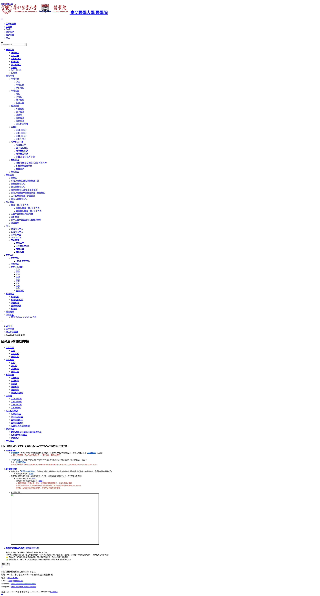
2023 (18, 272)
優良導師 (20, 121)
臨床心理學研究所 (19, 199)
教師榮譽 (15, 106)
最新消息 (10, 50)
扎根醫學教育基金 (24, 166)
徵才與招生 (16, 65)
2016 (18, 288)
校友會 (14, 309)
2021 (18, 276)
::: (1, 19)
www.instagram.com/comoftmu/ (23, 587)
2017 (18, 285)
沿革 (18, 82)
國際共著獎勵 (22, 154)
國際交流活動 (17, 267)
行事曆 (14, 73)
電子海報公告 (22, 148)
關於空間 (20, 243)
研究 (8, 226)
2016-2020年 (21, 133)
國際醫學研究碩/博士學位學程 (24, 190)
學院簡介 (15, 79)
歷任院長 (20, 88)
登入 (8, 38)
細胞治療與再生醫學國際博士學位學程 (28, 193)
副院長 (19, 97)
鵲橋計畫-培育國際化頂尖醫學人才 (31, 163)
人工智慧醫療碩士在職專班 (23, 196)
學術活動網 (91, 453)
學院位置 (15, 172)
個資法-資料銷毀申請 (25, 157)
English (9, 29)
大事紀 (14, 127)
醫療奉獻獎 (16, 306)
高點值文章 (16, 235)
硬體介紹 (20, 249)
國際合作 (10, 255)
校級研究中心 (17, 229)
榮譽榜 (14, 68)
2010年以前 (21, 139)
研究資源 (15, 240)
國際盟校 (15, 258)
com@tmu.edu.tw (15, 581)
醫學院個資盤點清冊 (28, 471)
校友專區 (10, 294)
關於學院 (10, 76)
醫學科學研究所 (18, 184)
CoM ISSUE (16, 70)
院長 (18, 94)
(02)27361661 (12, 578)
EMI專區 (10, 315)
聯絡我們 (10, 32)
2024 (18, 270)
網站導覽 (10, 35)
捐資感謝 (20, 169)
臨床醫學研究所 (18, 187)
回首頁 (9, 27)
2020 (18, 279)
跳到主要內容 (7, 4)
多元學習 (10, 202)
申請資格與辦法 (23, 246)
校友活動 (15, 62)
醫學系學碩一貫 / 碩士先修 (28, 208)
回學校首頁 (11, 24)
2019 (18, 281)
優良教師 (20, 118)
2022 (18, 274)
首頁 (10, 326)
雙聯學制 (15, 223)
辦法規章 (10, 312)
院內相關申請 (17, 142)
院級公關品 (21, 145)
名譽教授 (20, 109)
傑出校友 (15, 303)
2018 (18, 283)
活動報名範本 (21, 462)
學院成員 (15, 91)
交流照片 (20, 291)
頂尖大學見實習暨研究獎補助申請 (26, 220)
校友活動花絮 (17, 300)
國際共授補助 (22, 151)
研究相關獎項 (22, 124)
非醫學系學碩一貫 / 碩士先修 (29, 211)
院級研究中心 (17, 232)
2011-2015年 (21, 136)
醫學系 (14, 178)
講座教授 (20, 100)
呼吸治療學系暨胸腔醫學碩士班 (25, 181)
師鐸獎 (19, 115)
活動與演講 (16, 59)
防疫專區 (15, 53)
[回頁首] (2, 594)
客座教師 (20, 112)
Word (31, 474)
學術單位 (10, 175)
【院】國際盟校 (23, 261)
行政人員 (20, 103)
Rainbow (54, 592)
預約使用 (20, 252)
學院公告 (15, 56)
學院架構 (20, 85)
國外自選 (15, 217)
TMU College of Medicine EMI (23, 317)
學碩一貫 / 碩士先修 (19, 205)
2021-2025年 (21, 130)
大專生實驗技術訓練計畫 (22, 214)
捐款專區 (15, 160)
